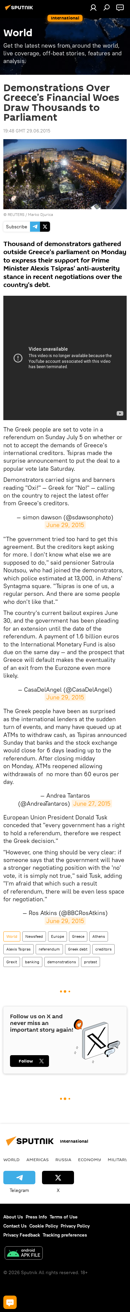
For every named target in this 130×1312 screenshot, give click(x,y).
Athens (98, 936)
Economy (89, 1159)
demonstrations (61, 961)
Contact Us (15, 1226)
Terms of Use (64, 1217)
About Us (13, 1217)
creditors (103, 949)
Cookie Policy (43, 1226)
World (11, 936)
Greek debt (77, 949)
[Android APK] (23, 1253)
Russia (63, 1159)
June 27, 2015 (91, 803)
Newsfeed (34, 936)
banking (32, 961)
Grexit (11, 961)
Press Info (36, 1217)
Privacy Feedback (21, 1235)
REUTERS (16, 214)
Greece (78, 936)
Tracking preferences (65, 1235)
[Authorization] (93, 7)
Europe (57, 936)
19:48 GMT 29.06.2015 (26, 131)
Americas (37, 1159)
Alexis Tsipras (18, 949)
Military (118, 1159)
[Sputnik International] (20, 10)
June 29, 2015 (65, 525)
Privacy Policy (75, 1226)
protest (90, 961)
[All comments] (10, 1302)
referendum (49, 949)
